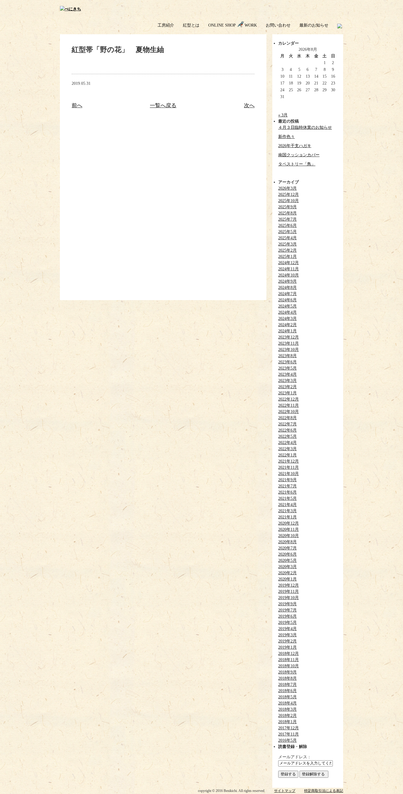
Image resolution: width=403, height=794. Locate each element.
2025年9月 (287, 207)
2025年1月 (287, 256)
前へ (77, 105)
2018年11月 (288, 660)
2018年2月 (287, 715)
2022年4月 (287, 442)
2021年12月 (288, 461)
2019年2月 (287, 641)
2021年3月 (287, 511)
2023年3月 (287, 380)
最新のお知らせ (313, 25)
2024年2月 (287, 325)
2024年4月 (287, 312)
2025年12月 (288, 194)
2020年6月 (287, 554)
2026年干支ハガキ (294, 146)
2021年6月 (287, 492)
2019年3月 (287, 635)
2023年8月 (287, 356)
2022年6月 (287, 430)
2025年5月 (287, 232)
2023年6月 (287, 362)
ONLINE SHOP (222, 25)
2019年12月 (288, 585)
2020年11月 (288, 529)
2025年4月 (287, 238)
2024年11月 (288, 269)
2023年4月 (287, 374)
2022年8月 (287, 418)
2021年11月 (288, 467)
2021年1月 (287, 517)
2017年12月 (288, 728)
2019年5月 (287, 622)
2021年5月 (287, 498)
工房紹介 (166, 25)
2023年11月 (288, 343)
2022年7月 (287, 424)
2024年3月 (287, 318)
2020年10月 (288, 535)
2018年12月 (288, 653)
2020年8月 (287, 542)
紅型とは (191, 25)
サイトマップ (284, 791)
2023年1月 (287, 393)
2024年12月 (288, 263)
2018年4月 (287, 703)
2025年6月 (287, 225)
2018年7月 (287, 684)
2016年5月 (287, 740)
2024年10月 (288, 275)
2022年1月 (287, 455)
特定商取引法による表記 (323, 791)
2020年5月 (287, 560)
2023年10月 (288, 349)
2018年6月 (287, 691)
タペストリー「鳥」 (296, 164)
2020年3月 (287, 566)
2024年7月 (287, 294)
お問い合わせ (278, 25)
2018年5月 (287, 697)
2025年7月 (287, 219)
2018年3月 (287, 709)
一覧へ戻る (163, 105)
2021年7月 (287, 486)
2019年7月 (287, 610)
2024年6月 (287, 300)
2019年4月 (287, 629)
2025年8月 (287, 213)
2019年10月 (288, 598)
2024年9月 (287, 281)
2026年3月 (287, 188)
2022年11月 (288, 405)
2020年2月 (287, 573)
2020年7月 (287, 548)
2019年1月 (287, 647)
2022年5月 (287, 436)
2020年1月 (287, 579)
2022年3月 (287, 449)
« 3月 (283, 115)
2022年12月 (288, 399)
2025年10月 (288, 200)
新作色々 (286, 136)
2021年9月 (287, 480)
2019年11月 (288, 591)
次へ (249, 105)
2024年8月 (287, 287)
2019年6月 (287, 616)
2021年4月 (287, 504)
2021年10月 (288, 473)
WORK (251, 25)
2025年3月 (287, 244)
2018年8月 (287, 678)
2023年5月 (287, 368)
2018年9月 (287, 672)
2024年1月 (287, 331)
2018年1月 (287, 722)
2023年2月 (287, 387)
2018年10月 (288, 666)
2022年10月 (288, 411)
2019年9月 (287, 604)
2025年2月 (287, 250)
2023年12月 (288, 337)
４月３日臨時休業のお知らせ (305, 127)
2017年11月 (288, 734)
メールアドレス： (294, 757)
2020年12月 (288, 523)
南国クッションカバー (299, 155)
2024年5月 (287, 306)
